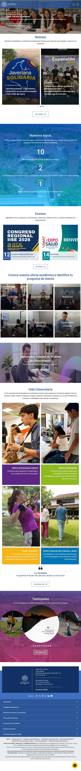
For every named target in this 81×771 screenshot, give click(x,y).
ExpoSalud (54, 254)
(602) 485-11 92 (56, 673)
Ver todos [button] (39, 114)
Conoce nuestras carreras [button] (17, 26)
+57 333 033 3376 (47, 684)
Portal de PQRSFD (49, 755)
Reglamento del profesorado (49, 739)
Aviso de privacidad (41, 741)
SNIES (8, 739)
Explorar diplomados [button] (40, 370)
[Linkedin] (49, 696)
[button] (73, 4)
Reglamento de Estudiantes (31, 739)
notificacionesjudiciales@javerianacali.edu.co (20, 747)
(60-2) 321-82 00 (40, 675)
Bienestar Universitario (66, 739)
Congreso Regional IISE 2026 (22, 254)
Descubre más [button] (39, 584)
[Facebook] (37, 696)
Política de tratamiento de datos (58, 741)
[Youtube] (52, 696)
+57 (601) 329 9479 (43, 682)
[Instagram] (43, 696)
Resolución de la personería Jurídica (23, 741)
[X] (40, 696)
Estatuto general (16, 739)
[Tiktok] (46, 696)
